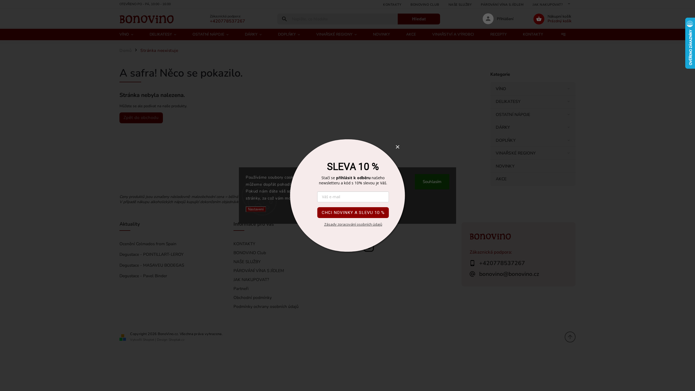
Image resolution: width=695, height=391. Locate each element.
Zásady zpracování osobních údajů (353, 224)
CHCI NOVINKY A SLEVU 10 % (353, 212)
